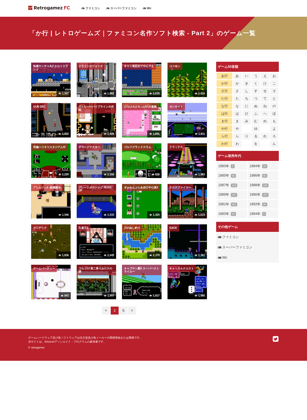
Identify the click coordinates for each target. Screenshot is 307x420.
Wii (148, 8)
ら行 (224, 136)
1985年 (226, 175)
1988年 (258, 185)
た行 (224, 98)
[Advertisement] (125, 390)
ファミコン (92, 8)
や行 (224, 128)
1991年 (227, 204)
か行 (224, 83)
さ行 (224, 91)
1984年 (258, 166)
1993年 (226, 214)
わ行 (224, 143)
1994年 (257, 214)
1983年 (225, 166)
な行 (224, 106)
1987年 (227, 185)
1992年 (258, 204)
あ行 (224, 76)
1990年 (258, 194)
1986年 (258, 175)
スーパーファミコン (123, 8)
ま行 (224, 121)
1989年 (227, 194)
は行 (224, 113)
